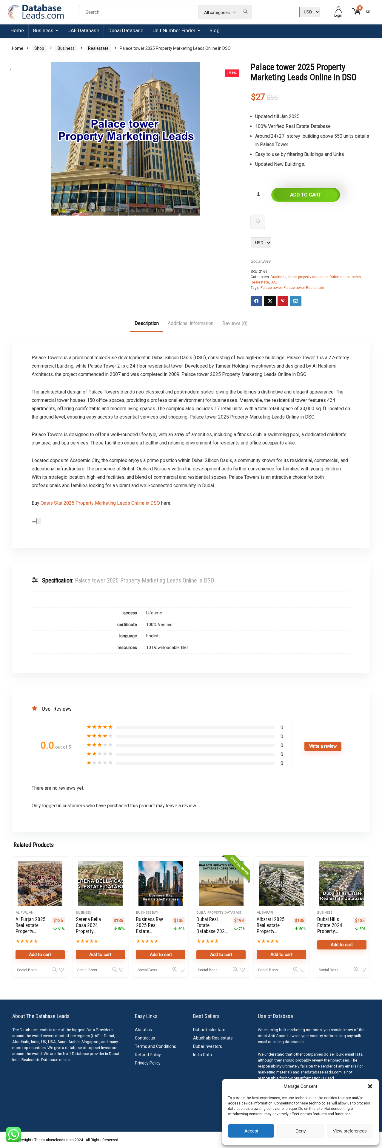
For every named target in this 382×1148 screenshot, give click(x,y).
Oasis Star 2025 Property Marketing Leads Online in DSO (100, 503)
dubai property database (308, 277)
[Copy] (38, 521)
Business (43, 30)
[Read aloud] (34, 522)
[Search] (245, 12)
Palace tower (271, 288)
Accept (251, 1130)
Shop (39, 48)
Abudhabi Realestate (213, 1038)
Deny (300, 1130)
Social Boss (261, 261)
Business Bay (147, 913)
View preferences (350, 1130)
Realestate (98, 48)
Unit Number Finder (174, 30)
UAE (274, 282)
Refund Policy (148, 1054)
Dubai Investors (207, 1046)
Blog (215, 30)
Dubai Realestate (209, 1029)
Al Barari (265, 913)
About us (143, 1029)
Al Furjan (24, 913)
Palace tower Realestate (304, 288)
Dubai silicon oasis (345, 277)
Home (17, 30)
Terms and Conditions (155, 1046)
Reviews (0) (234, 323)
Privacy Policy (148, 1063)
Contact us (145, 1038)
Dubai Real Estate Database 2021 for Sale (211, 928)
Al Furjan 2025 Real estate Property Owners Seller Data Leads (31, 931)
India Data (202, 1054)
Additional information (190, 323)
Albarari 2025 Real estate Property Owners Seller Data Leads (271, 931)
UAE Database (83, 30)
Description (147, 323)
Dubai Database (125, 30)
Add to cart (305, 195)
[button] (370, 1086)
